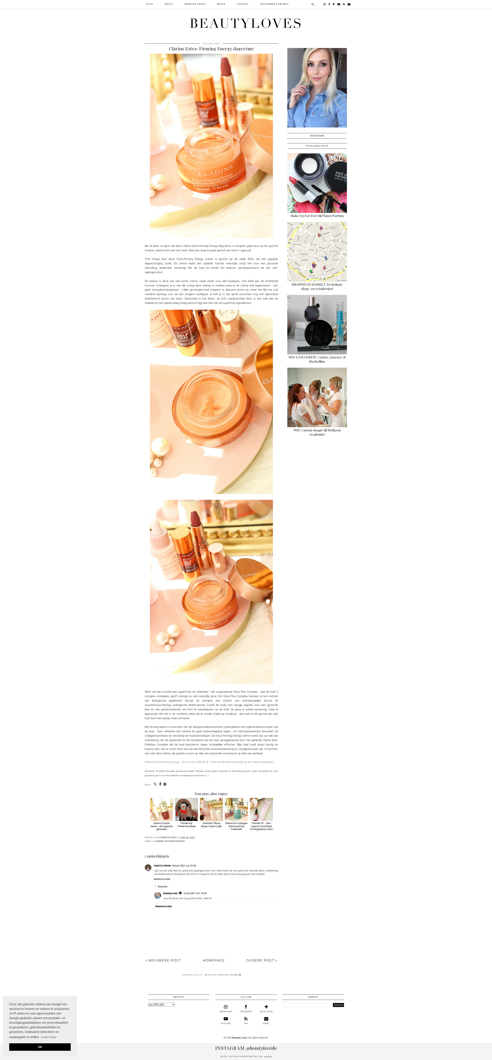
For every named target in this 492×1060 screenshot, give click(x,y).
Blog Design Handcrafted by (246, 1056)
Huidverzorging (175, 841)
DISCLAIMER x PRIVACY (274, 4)
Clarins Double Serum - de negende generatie (161, 826)
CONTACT (242, 4)
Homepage (214, 960)
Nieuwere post (164, 960)
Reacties (162, 886)
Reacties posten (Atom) (221, 975)
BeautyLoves (246, 24)
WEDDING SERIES (195, 4)
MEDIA (221, 4)
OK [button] (40, 1046)
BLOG (149, 4)
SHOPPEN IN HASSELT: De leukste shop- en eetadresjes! (317, 286)
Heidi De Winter (162, 865)
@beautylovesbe (246, 1048)
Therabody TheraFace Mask (186, 824)
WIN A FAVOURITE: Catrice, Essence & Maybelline (317, 359)
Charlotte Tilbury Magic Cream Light (211, 824)
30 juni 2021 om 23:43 (184, 865)
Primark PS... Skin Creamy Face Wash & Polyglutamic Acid (261, 826)
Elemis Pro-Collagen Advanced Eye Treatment (236, 826)
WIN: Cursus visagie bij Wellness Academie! (317, 432)
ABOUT (169, 4)
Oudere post (261, 960)
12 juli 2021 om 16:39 (194, 893)
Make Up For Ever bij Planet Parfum (317, 215)
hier (208, 775)
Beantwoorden (162, 879)
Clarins (159, 841)
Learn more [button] (49, 1037)
